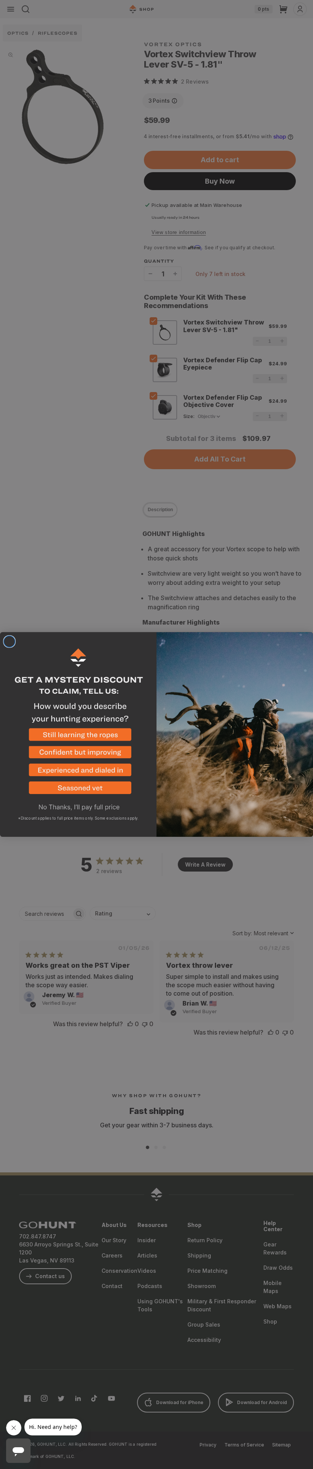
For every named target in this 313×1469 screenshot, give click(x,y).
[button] (78, 737)
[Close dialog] (9, 641)
